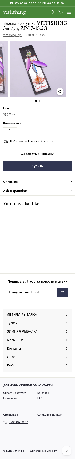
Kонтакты (43, 393)
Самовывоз (10, 398)
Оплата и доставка (14, 393)
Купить (37, 166)
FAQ (40, 398)
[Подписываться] (62, 292)
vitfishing (14, 12)
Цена (6, 108)
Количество (12, 123)
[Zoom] (60, 91)
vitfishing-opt (12, 35)
